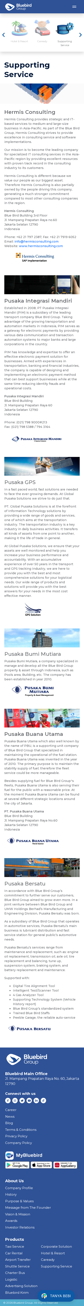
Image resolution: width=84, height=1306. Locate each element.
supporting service (56, 1266)
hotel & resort (53, 1253)
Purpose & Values (19, 1201)
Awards (11, 1221)
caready (47, 1260)
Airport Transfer (18, 1260)
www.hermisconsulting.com (41, 246)
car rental (13, 1253)
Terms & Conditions (20, 1130)
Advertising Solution (21, 1286)
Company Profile (19, 1188)
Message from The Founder (28, 1207)
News (9, 1116)
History (11, 1194)
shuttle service (17, 1266)
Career (10, 1110)
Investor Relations (19, 1227)
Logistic (11, 1279)
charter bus (15, 1273)
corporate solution (56, 1246)
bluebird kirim (17, 1293)
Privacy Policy (16, 1136)
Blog (9, 1123)
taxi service (14, 1246)
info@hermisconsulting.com (36, 241)
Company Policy (18, 1143)
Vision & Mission (17, 1214)
